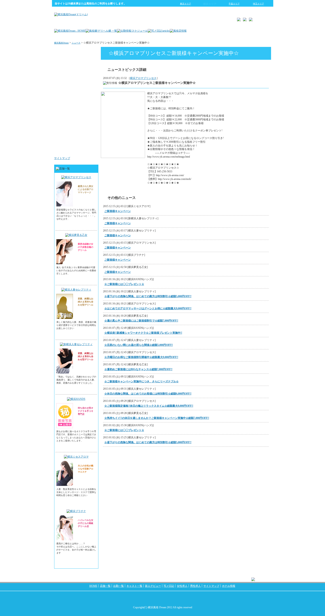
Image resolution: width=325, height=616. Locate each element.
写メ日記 (169, 585)
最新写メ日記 (86, 69)
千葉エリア (234, 3)
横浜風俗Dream (61, 43)
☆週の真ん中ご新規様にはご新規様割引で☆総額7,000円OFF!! (141, 320)
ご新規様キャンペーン (117, 211)
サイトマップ (62, 158)
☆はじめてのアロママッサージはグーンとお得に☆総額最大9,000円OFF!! (147, 308)
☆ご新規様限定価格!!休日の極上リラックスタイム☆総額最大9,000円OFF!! (148, 405)
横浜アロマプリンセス (143, 78)
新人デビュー (153, 585)
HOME (93, 585)
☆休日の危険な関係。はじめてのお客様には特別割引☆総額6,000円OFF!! (147, 393)
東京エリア (185, 3)
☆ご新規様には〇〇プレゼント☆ (124, 284)
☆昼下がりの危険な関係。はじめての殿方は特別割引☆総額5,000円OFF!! (147, 296)
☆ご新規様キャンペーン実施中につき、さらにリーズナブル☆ (141, 381)
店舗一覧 (105, 585)
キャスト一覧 (134, 585)
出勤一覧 (118, 585)
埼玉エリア (258, 3)
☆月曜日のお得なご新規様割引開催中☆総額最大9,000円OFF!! (141, 357)
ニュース (76, 43)
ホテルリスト (86, 96)
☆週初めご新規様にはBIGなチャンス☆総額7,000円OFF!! (138, 369)
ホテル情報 (228, 585)
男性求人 (89, 149)
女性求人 (89, 122)
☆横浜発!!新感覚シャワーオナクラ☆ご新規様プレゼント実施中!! (143, 332)
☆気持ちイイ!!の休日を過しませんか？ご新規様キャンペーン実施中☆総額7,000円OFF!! (156, 418)
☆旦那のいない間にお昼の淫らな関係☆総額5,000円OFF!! (138, 344)
